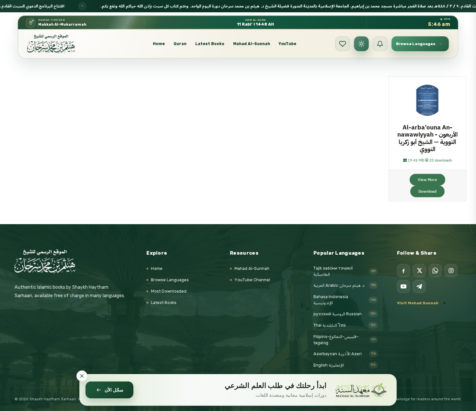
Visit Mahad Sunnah (417, 303)
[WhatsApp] (435, 270)
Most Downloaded (169, 291)
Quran (180, 44)
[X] (419, 270)
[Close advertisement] (81, 375)
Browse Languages (170, 279)
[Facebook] (403, 270)
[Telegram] (419, 286)
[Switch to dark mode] (361, 43)
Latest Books (209, 44)
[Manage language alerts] (380, 43)
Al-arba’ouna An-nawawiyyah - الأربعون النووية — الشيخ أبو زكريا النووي (427, 138)
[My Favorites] (342, 43)
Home (159, 44)
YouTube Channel (252, 279)
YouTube (287, 44)
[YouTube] (403, 286)
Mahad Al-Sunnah (251, 44)
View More (427, 180)
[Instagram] (451, 270)
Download (427, 191)
